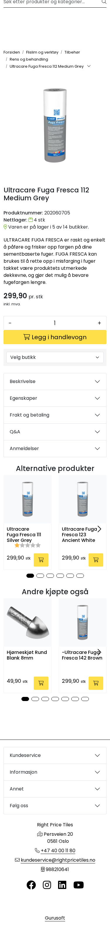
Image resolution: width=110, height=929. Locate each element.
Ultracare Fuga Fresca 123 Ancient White (79, 534)
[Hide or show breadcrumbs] (89, 66)
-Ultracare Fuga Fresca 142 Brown (82, 655)
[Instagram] (47, 885)
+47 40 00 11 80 (58, 850)
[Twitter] (31, 885)
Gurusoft (55, 918)
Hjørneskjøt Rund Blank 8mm (27, 655)
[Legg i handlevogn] (41, 560)
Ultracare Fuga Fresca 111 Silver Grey (24, 534)
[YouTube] (78, 885)
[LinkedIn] (62, 885)
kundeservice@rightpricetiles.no (58, 860)
